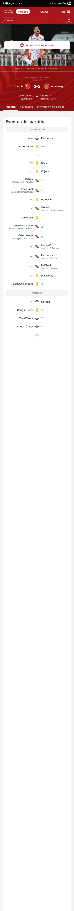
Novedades (26, 106)
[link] (23, 11)
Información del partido (51, 106)
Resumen (10, 106)
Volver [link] (10, 20)
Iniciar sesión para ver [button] (39, 45)
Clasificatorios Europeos (8, 11)
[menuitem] (26, 11)
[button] (65, 11)
